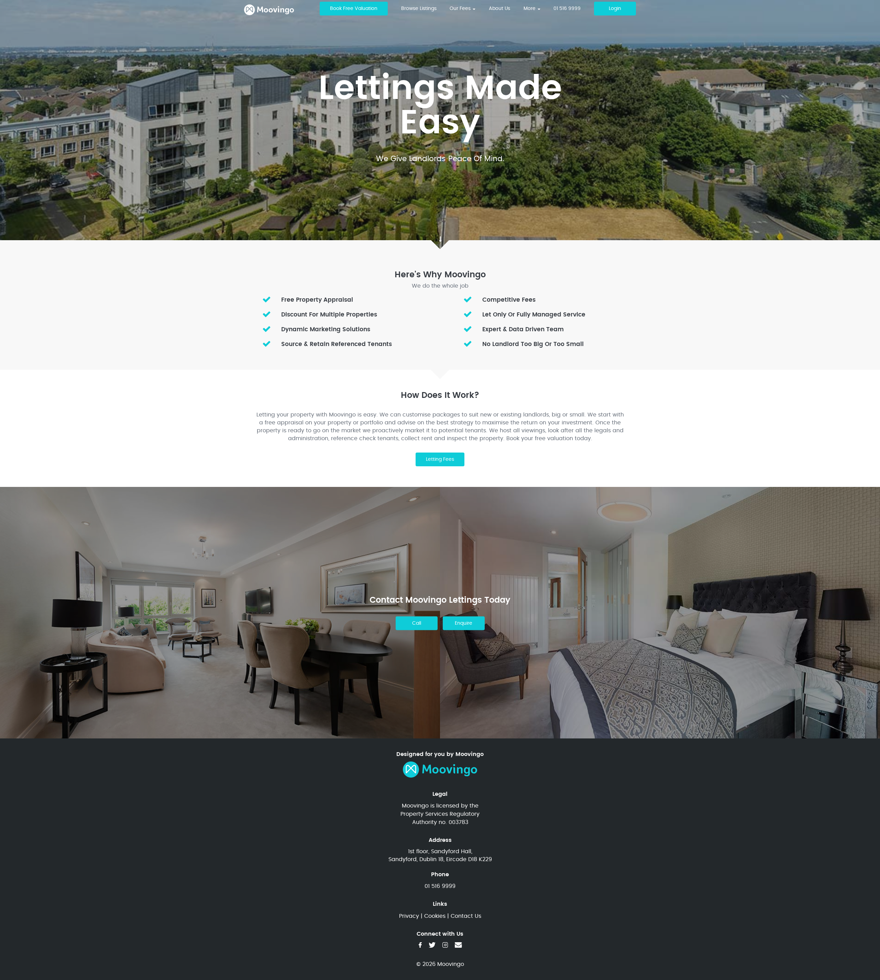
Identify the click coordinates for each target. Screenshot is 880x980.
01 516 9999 (567, 8)
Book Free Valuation (353, 8)
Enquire (463, 623)
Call (416, 623)
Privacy (409, 916)
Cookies (435, 916)
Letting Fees (440, 459)
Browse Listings (419, 8)
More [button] (530, 8)
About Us (499, 8)
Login (615, 8)
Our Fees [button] (461, 8)
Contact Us (466, 916)
